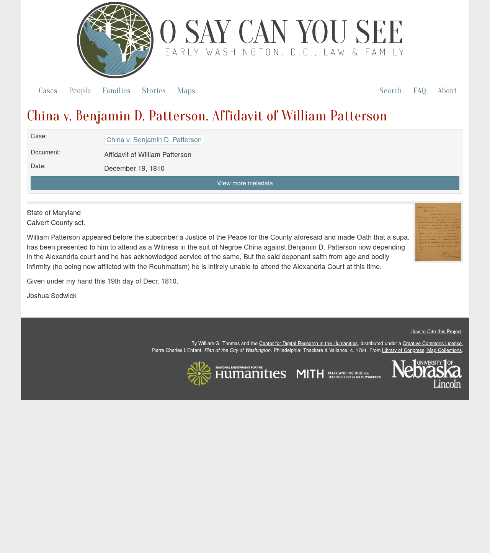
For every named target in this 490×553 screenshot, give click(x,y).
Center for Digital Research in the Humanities (308, 343)
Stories (154, 91)
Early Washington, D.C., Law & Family (286, 52)
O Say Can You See (281, 32)
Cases (48, 91)
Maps (186, 91)
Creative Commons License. (433, 343)
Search (390, 91)
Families (117, 91)
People (80, 91)
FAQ (419, 91)
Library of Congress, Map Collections (422, 350)
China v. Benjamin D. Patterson (154, 139)
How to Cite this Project (436, 331)
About (447, 91)
